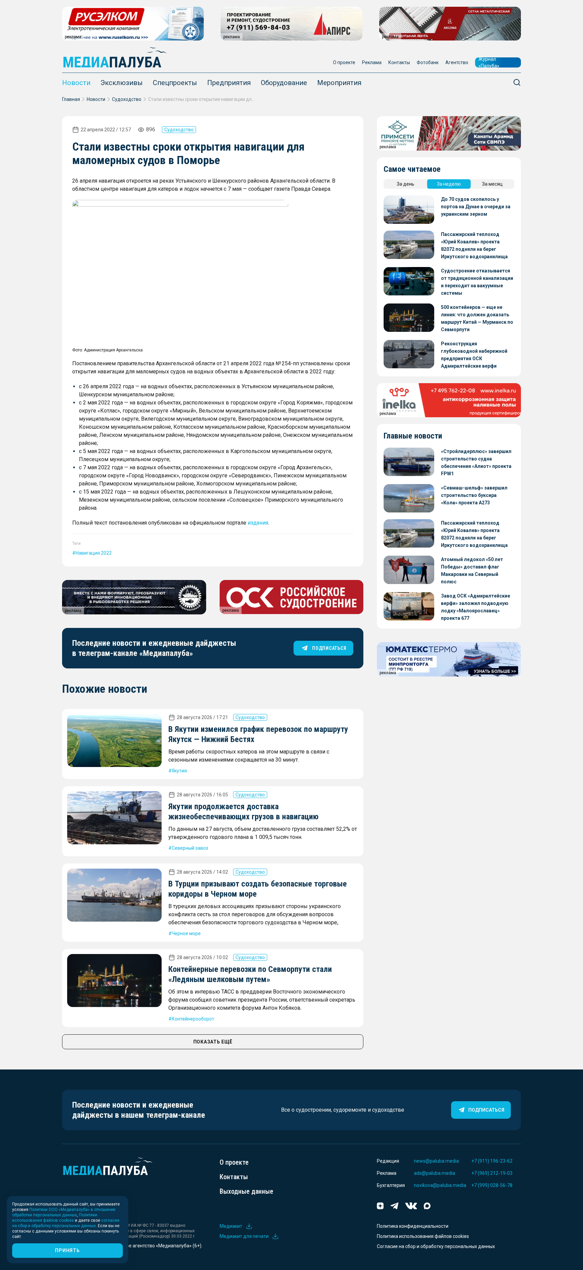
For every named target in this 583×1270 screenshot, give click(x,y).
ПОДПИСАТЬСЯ (329, 648)
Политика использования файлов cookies (423, 1236)
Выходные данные (246, 1191)
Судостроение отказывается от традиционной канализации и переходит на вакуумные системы (477, 282)
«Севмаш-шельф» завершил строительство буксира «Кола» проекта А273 (474, 495)
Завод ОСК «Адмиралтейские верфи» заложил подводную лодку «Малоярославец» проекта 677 (475, 607)
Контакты (399, 62)
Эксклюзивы (122, 83)
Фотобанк (428, 62)
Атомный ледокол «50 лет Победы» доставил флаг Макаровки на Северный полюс (472, 570)
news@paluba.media (436, 1161)
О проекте (344, 62)
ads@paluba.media (434, 1173)
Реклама (372, 62)
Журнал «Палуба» (488, 62)
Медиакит (231, 1226)
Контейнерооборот (193, 1019)
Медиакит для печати (244, 1236)
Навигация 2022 (94, 553)
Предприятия (229, 83)
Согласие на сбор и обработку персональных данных (436, 1246)
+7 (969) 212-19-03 (491, 1173)
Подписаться (486, 1110)
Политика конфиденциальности (412, 1226)
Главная (71, 99)
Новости (76, 83)
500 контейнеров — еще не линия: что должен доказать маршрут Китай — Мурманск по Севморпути (477, 318)
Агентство (456, 62)
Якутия (179, 770)
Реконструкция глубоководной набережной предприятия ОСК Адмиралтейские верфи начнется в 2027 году (474, 355)
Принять (67, 1250)
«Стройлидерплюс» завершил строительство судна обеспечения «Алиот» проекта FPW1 (476, 462)
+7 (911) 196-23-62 (491, 1161)
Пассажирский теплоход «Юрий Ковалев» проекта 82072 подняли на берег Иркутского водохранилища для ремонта (474, 246)
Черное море (186, 933)
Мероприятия (339, 83)
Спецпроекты (175, 83)
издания (258, 523)
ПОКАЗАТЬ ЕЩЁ (212, 1041)
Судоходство (126, 99)
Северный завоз (190, 848)
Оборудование (284, 83)
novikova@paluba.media (440, 1185)
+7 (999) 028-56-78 (491, 1185)
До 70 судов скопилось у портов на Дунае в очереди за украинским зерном (475, 206)
